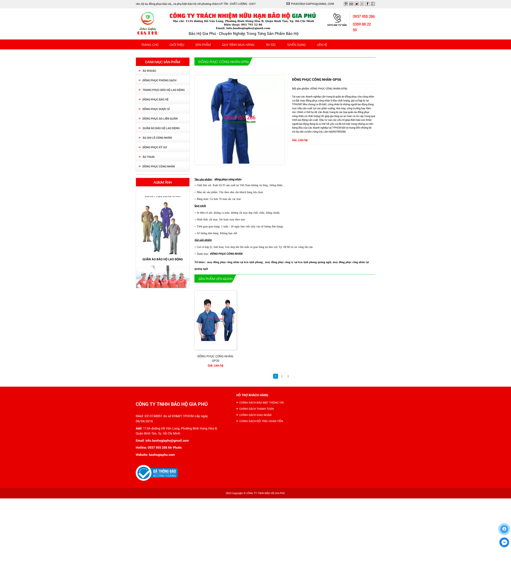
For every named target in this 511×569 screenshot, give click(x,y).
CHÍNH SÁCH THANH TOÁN (256, 409)
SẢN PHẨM (203, 44)
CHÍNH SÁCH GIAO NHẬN (255, 415)
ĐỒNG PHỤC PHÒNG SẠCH (159, 80)
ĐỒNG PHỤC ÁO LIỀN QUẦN (160, 118)
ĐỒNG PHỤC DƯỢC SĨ (156, 109)
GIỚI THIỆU (177, 44)
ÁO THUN (148, 157)
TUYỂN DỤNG (296, 44)
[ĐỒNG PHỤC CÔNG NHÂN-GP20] (216, 320)
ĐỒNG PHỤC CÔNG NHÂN (159, 166)
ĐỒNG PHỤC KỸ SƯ (155, 147)
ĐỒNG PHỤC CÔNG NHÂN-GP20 (215, 358)
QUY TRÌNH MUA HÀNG (238, 44)
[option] (162, 231)
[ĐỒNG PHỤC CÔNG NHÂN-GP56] (239, 162)
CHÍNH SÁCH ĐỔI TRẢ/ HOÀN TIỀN (261, 421)
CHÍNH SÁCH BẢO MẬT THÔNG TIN (261, 402)
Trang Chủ (149, 44)
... (294, 376)
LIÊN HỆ (322, 44)
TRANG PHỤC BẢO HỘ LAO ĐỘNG (164, 90)
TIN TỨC (271, 44)
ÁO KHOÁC (149, 71)
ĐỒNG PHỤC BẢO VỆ (155, 99)
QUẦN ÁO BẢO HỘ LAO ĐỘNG (161, 128)
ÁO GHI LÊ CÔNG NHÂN (157, 138)
